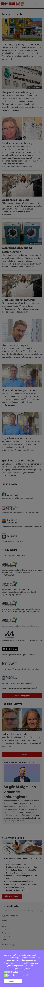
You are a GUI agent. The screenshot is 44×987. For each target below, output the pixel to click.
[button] (31, 981)
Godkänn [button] (12, 981)
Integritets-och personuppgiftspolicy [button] (18, 968)
